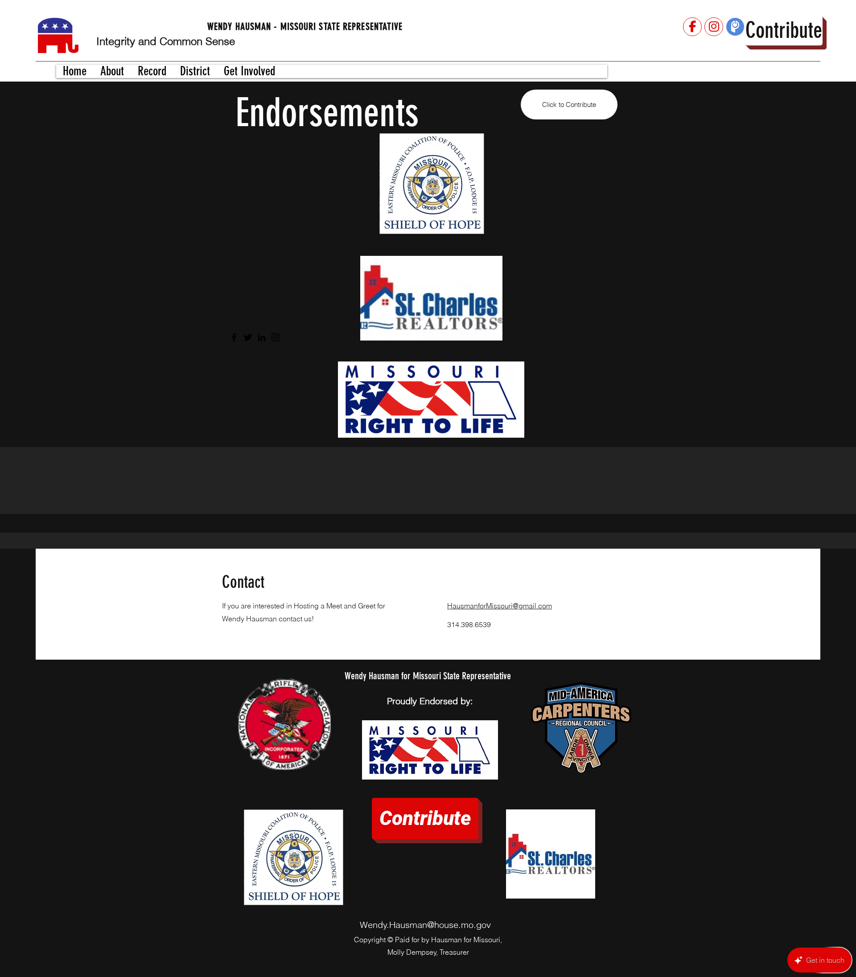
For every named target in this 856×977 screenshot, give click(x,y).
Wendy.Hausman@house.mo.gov (425, 924)
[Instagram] (275, 337)
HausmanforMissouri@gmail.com (499, 605)
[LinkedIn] (261, 337)
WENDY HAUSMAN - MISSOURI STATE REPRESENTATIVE (305, 27)
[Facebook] (234, 337)
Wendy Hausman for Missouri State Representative (428, 676)
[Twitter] (248, 337)
